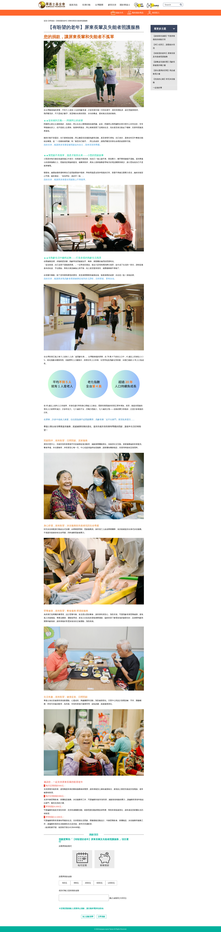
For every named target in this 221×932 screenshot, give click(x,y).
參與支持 (112, 5)
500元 (64, 883)
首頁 (45, 21)
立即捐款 (51, 21)
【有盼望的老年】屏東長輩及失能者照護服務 (71, 21)
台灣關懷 (99, 5)
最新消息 (73, 5)
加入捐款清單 (87, 917)
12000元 (111, 883)
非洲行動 (86, 5)
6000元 (100, 883)
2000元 (88, 883)
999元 (76, 883)
